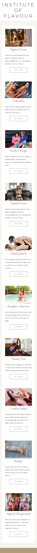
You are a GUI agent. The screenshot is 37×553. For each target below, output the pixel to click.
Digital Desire (18, 49)
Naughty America (19, 306)
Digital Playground (18, 514)
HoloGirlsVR (18, 253)
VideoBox (19, 101)
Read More (18, 70)
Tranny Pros (18, 359)
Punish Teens (18, 203)
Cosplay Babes (18, 408)
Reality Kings (18, 150)
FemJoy (18, 461)
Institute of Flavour (18, 10)
